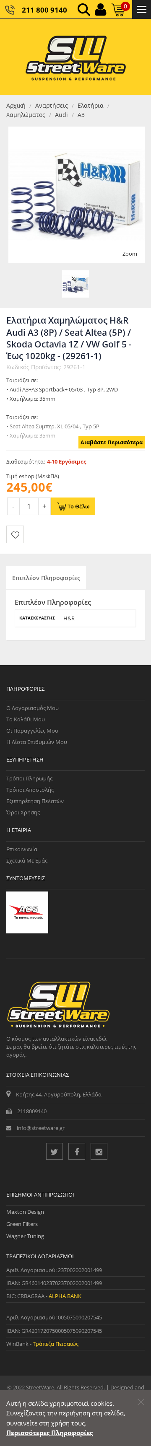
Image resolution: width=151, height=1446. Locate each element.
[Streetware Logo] (76, 57)
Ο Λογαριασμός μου (32, 708)
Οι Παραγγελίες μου (32, 730)
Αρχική (16, 105)
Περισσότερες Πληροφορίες (49, 1432)
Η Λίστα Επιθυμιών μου (36, 742)
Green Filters (22, 1224)
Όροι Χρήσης (23, 812)
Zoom (129, 253)
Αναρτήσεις (51, 105)
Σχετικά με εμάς (26, 860)
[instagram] (99, 1151)
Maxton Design (25, 1211)
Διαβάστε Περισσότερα (112, 442)
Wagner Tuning (25, 1236)
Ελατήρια (91, 105)
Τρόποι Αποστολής (30, 789)
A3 (81, 115)
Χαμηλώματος (25, 115)
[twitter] (54, 1151)
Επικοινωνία (21, 849)
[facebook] (76, 1151)
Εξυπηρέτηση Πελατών (35, 801)
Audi (61, 115)
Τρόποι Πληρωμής (29, 778)
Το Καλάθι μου (25, 719)
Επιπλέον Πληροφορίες (46, 578)
